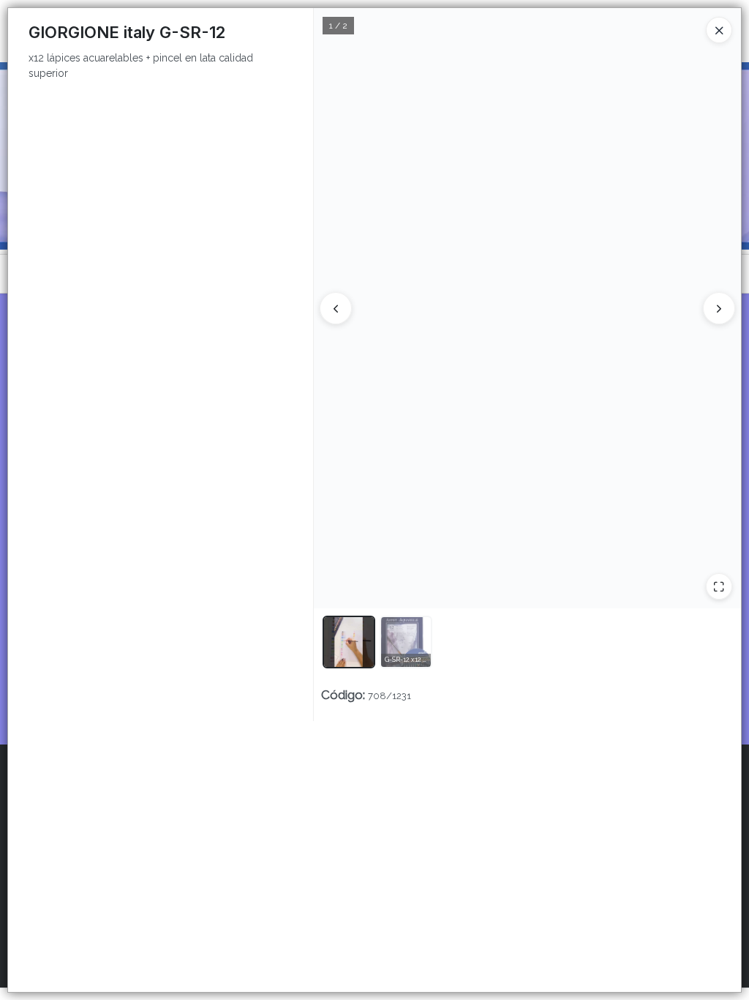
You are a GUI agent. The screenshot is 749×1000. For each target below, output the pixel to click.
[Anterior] (336, 308)
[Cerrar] (719, 30)
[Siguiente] (719, 308)
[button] (349, 642)
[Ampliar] (719, 586)
